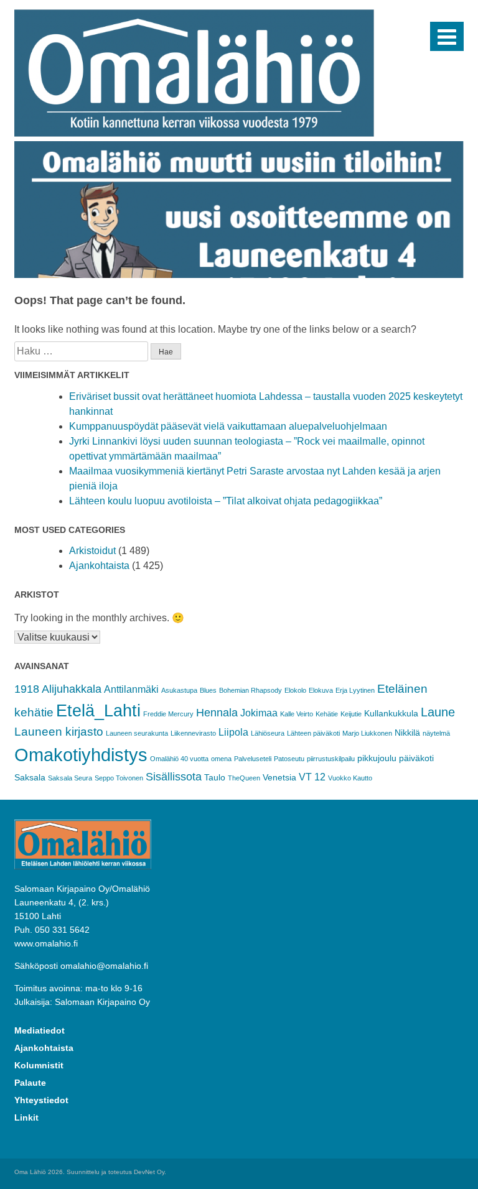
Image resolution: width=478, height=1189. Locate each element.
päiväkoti (416, 758)
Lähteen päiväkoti (313, 733)
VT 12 (312, 777)
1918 (26, 689)
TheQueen (244, 778)
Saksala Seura (70, 778)
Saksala (29, 777)
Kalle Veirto (296, 714)
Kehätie (327, 714)
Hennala (217, 712)
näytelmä (436, 733)
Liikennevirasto (193, 733)
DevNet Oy (149, 1171)
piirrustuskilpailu (331, 758)
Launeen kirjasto (58, 731)
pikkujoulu (376, 758)
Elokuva (321, 690)
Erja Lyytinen (355, 690)
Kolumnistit (38, 1065)
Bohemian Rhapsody (250, 690)
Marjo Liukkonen (367, 733)
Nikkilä (407, 733)
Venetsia (279, 777)
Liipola (233, 732)
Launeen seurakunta (137, 733)
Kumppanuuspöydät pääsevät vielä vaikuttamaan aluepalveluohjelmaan (228, 426)
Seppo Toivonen (119, 778)
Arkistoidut (92, 550)
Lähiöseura (267, 733)
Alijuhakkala (71, 689)
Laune (438, 712)
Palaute (30, 1083)
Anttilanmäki (131, 689)
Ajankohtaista (99, 565)
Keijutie (351, 714)
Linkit (26, 1117)
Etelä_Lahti (98, 710)
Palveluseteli (252, 758)
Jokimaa (259, 713)
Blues (208, 690)
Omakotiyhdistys (81, 754)
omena (221, 758)
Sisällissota (174, 776)
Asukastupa (179, 690)
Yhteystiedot (41, 1100)
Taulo (214, 777)
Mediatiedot (39, 1030)
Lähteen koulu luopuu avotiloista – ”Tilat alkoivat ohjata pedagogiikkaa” (225, 501)
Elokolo (295, 690)
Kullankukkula (391, 713)
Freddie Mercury (168, 714)
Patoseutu (289, 758)
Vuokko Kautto (350, 778)
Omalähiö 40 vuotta (179, 758)
